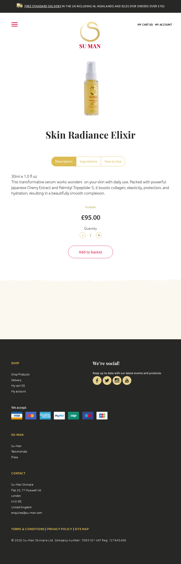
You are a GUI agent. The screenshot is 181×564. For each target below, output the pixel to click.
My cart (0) (145, 24)
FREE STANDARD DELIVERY (43, 6)
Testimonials (19, 451)
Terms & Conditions (28, 529)
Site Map (82, 529)
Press (14, 457)
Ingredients (88, 161)
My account (163, 24)
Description (64, 161)
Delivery (16, 380)
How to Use (113, 161)
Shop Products (20, 374)
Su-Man (16, 446)
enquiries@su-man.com (26, 512)
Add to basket (90, 252)
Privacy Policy (59, 529)
